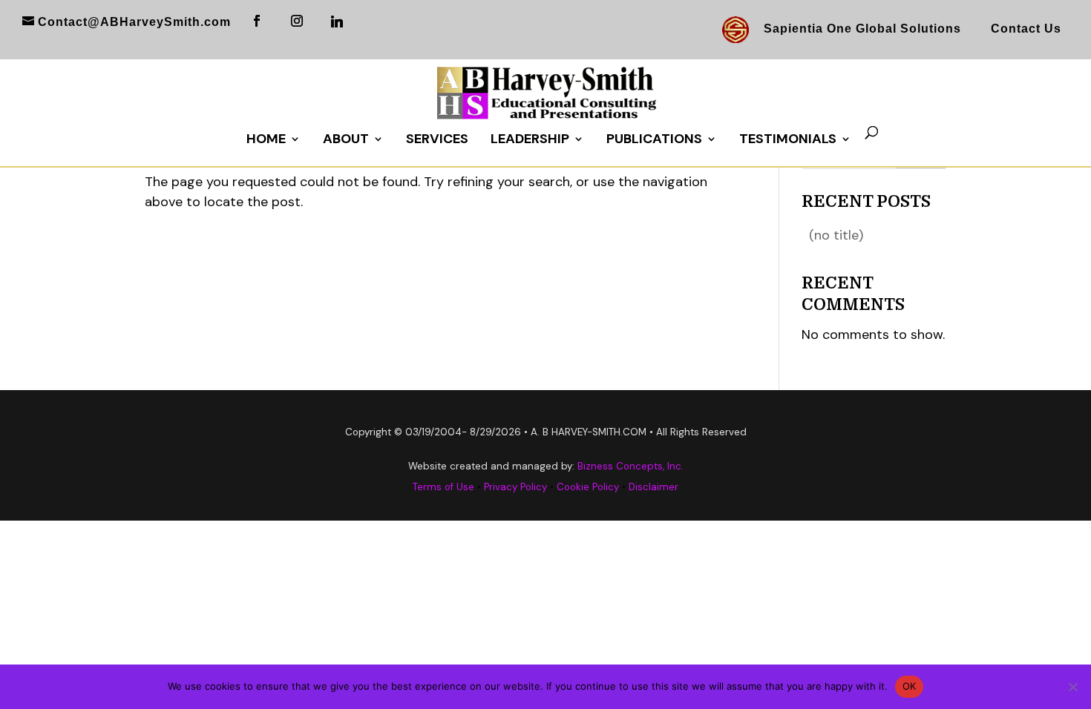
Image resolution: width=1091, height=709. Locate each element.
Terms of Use (443, 487)
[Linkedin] (337, 21)
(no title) (836, 235)
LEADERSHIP (530, 140)
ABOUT (346, 140)
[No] (1072, 686)
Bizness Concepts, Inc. (630, 466)
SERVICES (437, 140)
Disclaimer (653, 487)
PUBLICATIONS (654, 140)
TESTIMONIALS (787, 140)
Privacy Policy (515, 487)
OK (909, 686)
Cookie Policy (588, 487)
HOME (266, 140)
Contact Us (1026, 28)
